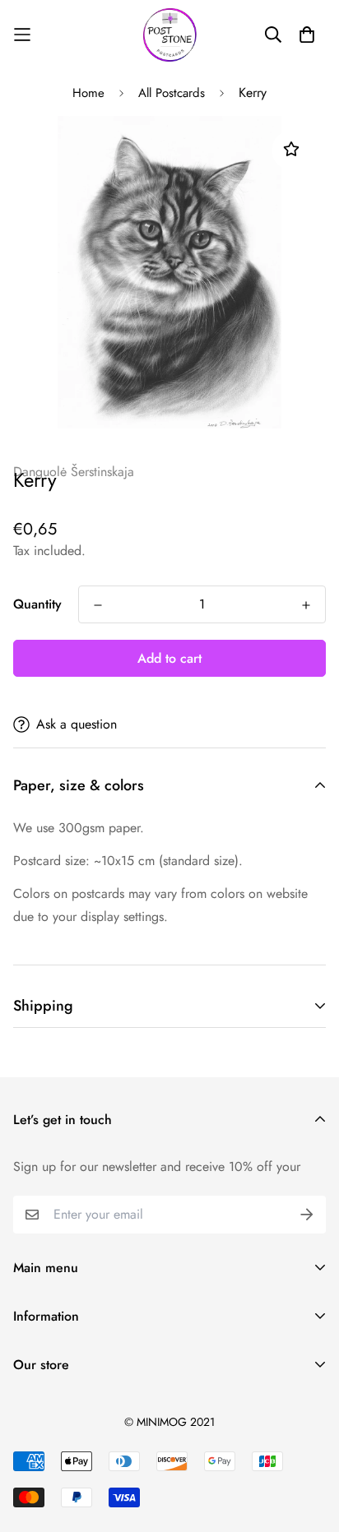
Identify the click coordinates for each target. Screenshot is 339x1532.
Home (88, 93)
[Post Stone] (170, 35)
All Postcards (171, 93)
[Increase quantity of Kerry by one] (306, 605)
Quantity (37, 604)
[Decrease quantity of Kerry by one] (98, 605)
